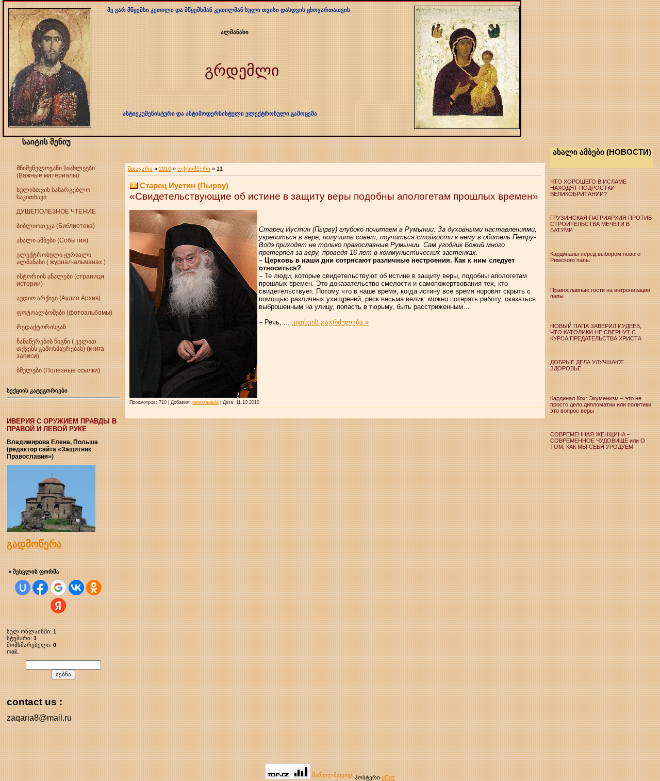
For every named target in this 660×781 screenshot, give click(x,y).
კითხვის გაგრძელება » (330, 322)
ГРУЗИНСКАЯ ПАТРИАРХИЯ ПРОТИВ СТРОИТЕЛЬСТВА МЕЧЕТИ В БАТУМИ (601, 224)
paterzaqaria (205, 402)
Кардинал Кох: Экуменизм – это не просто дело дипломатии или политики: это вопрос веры (601, 404)
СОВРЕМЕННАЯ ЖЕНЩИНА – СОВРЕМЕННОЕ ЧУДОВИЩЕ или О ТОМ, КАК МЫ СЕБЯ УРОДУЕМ (597, 440)
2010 (165, 169)
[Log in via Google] (58, 587)
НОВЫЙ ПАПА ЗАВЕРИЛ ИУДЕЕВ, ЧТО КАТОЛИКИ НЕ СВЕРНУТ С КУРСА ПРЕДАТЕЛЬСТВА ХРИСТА (595, 332)
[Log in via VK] (76, 587)
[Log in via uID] (22, 587)
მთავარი (140, 169)
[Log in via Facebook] (40, 587)
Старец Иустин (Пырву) (184, 185)
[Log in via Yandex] (58, 605)
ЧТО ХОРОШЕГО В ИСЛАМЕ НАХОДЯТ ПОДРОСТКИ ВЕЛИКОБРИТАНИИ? (588, 187)
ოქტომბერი (193, 169)
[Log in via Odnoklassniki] (94, 587)
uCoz (388, 777)
